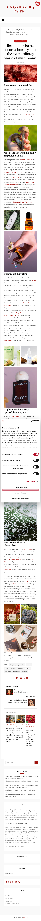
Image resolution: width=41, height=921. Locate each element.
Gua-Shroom (8, 340)
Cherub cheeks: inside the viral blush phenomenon (19, 781)
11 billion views (29, 114)
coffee (16, 557)
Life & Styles (29, 724)
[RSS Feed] (24, 679)
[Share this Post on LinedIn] (21, 679)
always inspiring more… (20, 9)
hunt (28, 581)
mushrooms (27, 549)
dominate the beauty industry (14, 172)
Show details (30, 481)
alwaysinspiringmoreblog (17, 665)
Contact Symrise (10, 873)
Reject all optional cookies (20, 498)
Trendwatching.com (14, 559)
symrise (27, 668)
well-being (16, 671)
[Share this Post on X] (17, 679)
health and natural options (22, 202)
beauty (29, 665)
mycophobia (13, 288)
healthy (13, 668)
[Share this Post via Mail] (27, 679)
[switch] (36, 460)
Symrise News (22, 856)
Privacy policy (9, 898)
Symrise (25, 917)
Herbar (28, 323)
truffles (13, 584)
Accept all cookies (20, 487)
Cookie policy (9, 901)
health (7, 668)
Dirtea (33, 280)
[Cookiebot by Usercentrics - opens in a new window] (30, 421)
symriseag (8, 671)
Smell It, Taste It (18, 30)
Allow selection (20, 493)
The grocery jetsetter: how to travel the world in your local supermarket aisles (10, 735)
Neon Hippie (15, 177)
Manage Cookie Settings (12, 903)
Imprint (7, 896)
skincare (20, 668)
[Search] (37, 762)
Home (10, 30)
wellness (24, 671)
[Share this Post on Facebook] (14, 679)
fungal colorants (16, 416)
